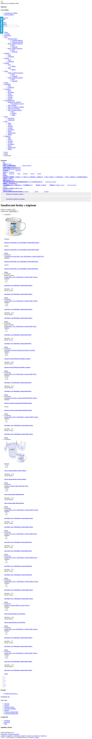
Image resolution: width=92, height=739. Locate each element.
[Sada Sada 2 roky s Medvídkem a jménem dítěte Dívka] (20, 534)
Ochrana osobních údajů (11, 712)
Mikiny (14, 66)
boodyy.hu (17, 736)
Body (5, 37)
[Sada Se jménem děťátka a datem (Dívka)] (16, 605)
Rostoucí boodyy (13, 38)
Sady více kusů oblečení (15, 110)
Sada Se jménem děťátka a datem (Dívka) (14, 613)
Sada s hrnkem (12, 105)
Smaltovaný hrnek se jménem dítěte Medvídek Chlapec (18, 403)
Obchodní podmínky (10, 708)
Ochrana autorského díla (11, 713)
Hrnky (6, 116)
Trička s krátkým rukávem (15, 77)
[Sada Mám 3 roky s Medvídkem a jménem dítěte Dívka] (20, 557)
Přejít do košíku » (9, 14)
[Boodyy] (8, 29)
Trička (6, 71)
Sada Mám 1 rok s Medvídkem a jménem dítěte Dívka (17, 334)
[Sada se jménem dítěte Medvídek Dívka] (16, 486)
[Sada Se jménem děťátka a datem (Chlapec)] (15, 462)
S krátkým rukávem (17, 40)
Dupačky (7, 53)
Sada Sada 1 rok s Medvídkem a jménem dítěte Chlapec (18, 661)
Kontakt (6, 710)
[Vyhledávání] (18, 26)
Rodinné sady (12, 133)
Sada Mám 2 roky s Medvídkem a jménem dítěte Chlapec (18, 425)
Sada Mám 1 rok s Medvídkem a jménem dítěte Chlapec (18, 285)
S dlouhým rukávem (17, 42)
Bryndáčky (7, 84)
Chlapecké (15, 47)
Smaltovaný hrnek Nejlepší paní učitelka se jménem (17, 358)
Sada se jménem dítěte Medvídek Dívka (14, 494)
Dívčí (13, 45)
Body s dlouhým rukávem (15, 43)
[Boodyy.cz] (4, 17)
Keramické (11, 118)
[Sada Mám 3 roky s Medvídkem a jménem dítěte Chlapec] (21, 510)
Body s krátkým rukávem (15, 48)
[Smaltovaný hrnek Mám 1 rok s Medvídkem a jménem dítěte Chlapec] (15, 237)
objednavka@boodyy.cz (11, 693)
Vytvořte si (7, 89)
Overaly (6, 58)
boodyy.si (37, 736)
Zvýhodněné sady (9, 100)
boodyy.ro (44, 736)
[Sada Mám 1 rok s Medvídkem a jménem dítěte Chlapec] (21, 277)
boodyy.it (24, 736)
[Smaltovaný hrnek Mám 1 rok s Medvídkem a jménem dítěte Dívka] (24, 256)
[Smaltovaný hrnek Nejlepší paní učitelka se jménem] (19, 350)
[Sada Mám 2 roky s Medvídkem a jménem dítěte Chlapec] (21, 417)
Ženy (9, 64)
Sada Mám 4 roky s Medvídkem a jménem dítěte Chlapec (18, 590)
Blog (5, 724)
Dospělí (6, 63)
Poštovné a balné (9, 707)
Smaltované (11, 120)
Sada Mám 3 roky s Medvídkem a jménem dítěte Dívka (18, 566)
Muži (9, 68)
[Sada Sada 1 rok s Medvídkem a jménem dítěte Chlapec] (20, 653)
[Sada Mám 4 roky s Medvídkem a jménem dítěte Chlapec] (21, 581)
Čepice (6, 82)
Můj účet (6, 704)
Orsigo (37, 737)
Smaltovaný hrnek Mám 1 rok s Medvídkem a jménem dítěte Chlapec (21, 242)
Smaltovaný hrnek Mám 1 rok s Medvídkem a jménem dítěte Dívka (21, 261)
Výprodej (7, 34)
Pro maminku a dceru (18, 103)
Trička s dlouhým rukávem (15, 73)
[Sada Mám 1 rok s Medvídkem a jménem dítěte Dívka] (20, 326)
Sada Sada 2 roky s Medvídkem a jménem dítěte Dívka (18, 542)
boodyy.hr (30, 736)
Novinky (6, 705)
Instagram (7, 722)
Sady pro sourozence (14, 108)
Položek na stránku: (6, 209)
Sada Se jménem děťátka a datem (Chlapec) (15, 470)
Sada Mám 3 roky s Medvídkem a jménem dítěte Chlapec (18, 518)
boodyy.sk (4, 736)
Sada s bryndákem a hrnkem (16, 107)
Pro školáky (7, 35)
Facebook (7, 720)
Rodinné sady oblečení (14, 102)
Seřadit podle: (5, 211)
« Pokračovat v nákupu (10, 13)
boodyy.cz (10, 736)
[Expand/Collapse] (89, 162)
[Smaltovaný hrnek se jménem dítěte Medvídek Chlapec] (20, 398)
